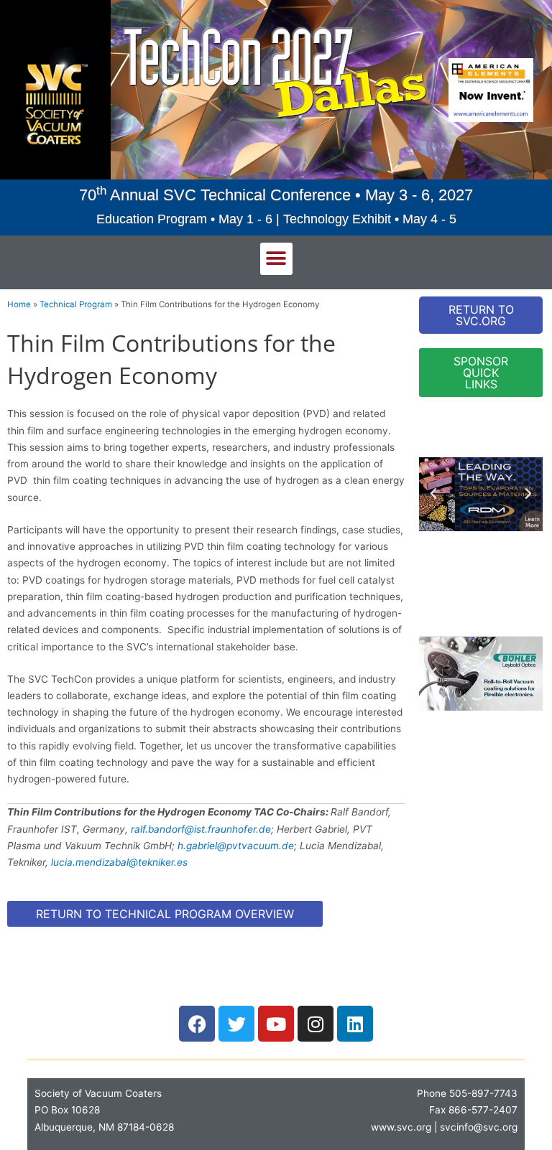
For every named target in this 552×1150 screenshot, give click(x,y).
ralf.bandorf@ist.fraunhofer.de (201, 829)
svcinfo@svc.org (479, 1127)
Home (19, 304)
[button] (276, 259)
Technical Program (76, 304)
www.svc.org (401, 1127)
